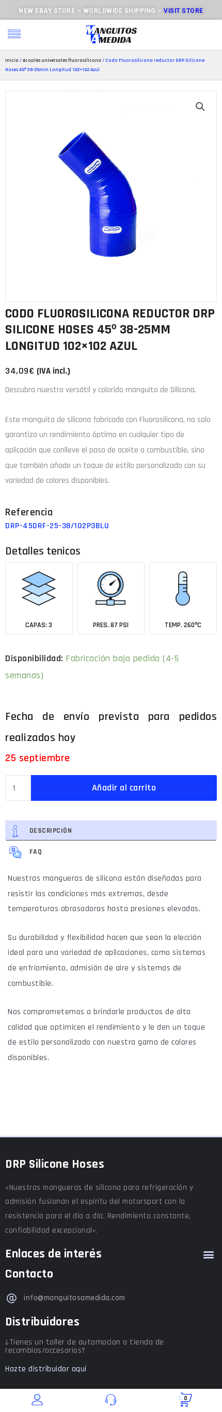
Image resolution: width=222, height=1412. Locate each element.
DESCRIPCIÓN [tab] (50, 830)
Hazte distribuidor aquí (46, 1369)
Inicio (12, 60)
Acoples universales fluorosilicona (62, 60)
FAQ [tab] (35, 851)
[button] (200, 106)
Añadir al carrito (124, 788)
